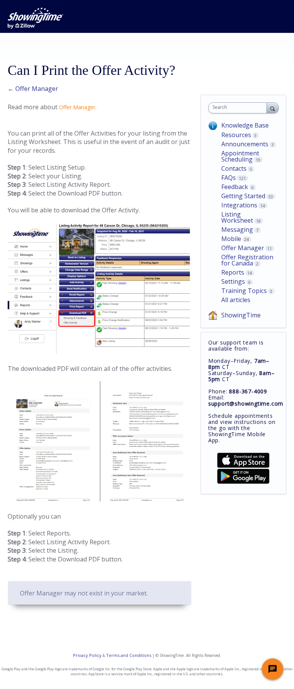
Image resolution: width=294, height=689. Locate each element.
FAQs (228, 177)
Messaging (237, 229)
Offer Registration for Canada (247, 260)
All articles (235, 300)
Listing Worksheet (237, 217)
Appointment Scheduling (240, 156)
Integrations (239, 205)
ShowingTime (241, 315)
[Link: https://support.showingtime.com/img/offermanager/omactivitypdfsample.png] (99, 499)
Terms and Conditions (128, 655)
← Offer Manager (33, 88)
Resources (236, 135)
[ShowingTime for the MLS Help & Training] (35, 18)
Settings (233, 281)
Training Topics (244, 290)
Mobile (231, 239)
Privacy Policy (87, 655)
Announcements (244, 144)
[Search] (272, 107)
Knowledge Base (245, 125)
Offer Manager (77, 107)
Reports (232, 272)
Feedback (234, 187)
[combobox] (239, 108)
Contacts (234, 168)
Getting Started (243, 196)
